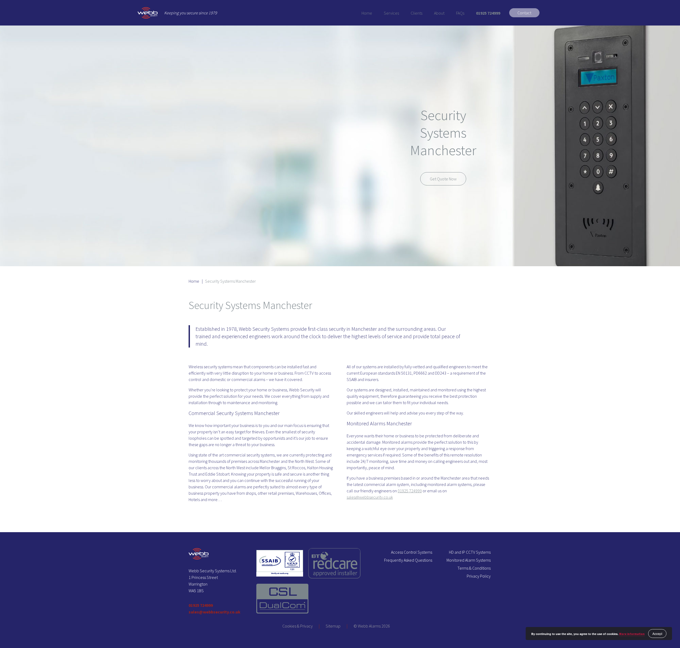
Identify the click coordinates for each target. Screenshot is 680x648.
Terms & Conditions (474, 568)
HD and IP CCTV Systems (470, 552)
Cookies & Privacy (297, 626)
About (439, 13)
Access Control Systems (411, 552)
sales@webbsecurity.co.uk (370, 497)
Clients (416, 13)
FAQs (460, 13)
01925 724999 (488, 13)
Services (391, 13)
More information (632, 634)
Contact (524, 12)
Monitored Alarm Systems (469, 560)
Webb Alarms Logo (148, 13)
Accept (657, 633)
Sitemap (333, 626)
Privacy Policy (479, 576)
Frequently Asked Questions (408, 560)
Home (367, 13)
